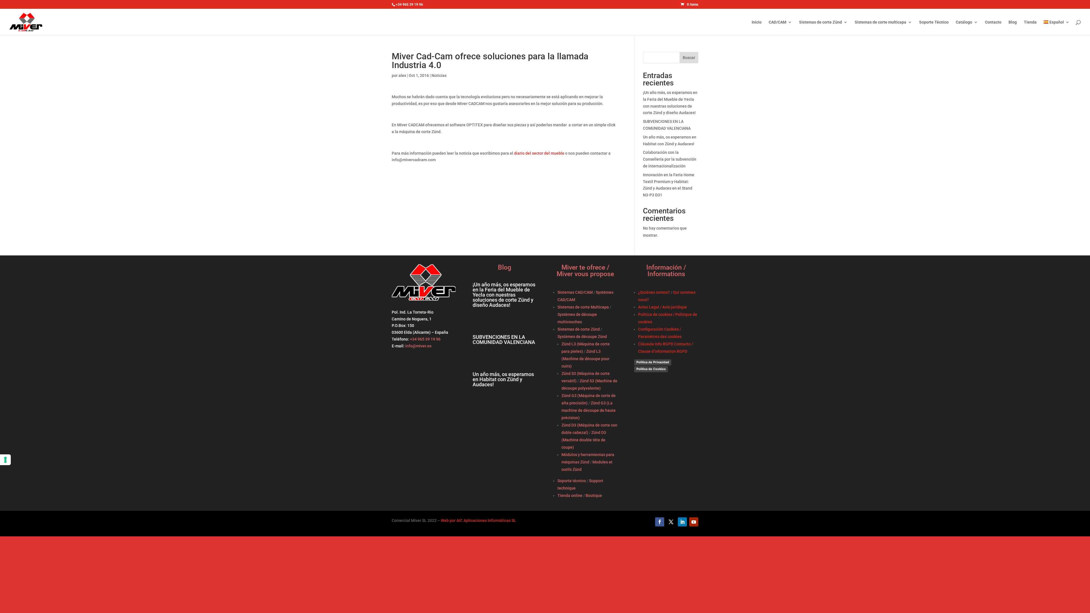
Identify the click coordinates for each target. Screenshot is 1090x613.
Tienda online (569, 495)
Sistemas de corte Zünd (820, 22)
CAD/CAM (777, 22)
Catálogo (964, 22)
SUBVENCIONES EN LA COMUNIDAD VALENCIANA (504, 339)
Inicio (757, 22)
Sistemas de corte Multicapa (583, 307)
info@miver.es (418, 346)
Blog (1013, 22)
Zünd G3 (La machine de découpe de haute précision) (588, 410)
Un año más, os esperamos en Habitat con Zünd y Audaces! (503, 379)
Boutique (594, 495)
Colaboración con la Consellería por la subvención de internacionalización (669, 159)
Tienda (1030, 22)
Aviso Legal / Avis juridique (662, 307)
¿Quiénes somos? (654, 292)
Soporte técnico (571, 480)
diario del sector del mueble (539, 153)
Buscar (689, 57)
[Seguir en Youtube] (693, 521)
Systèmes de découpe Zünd (582, 336)
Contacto (993, 22)
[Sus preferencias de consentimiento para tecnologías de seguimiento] (5, 459)
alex (402, 75)
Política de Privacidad (652, 362)
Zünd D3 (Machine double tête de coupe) (583, 440)
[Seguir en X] (671, 521)
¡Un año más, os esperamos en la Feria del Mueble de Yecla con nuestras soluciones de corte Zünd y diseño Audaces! (504, 295)
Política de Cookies (651, 369)
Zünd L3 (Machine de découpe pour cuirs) (585, 358)
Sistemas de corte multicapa (880, 22)
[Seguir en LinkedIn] (682, 521)
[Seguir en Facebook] (659, 521)
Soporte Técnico (934, 22)
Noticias (439, 75)
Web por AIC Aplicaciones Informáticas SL (478, 520)
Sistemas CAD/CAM (575, 292)
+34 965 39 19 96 (425, 339)
